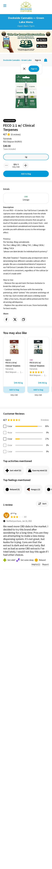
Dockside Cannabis (26, 7)
